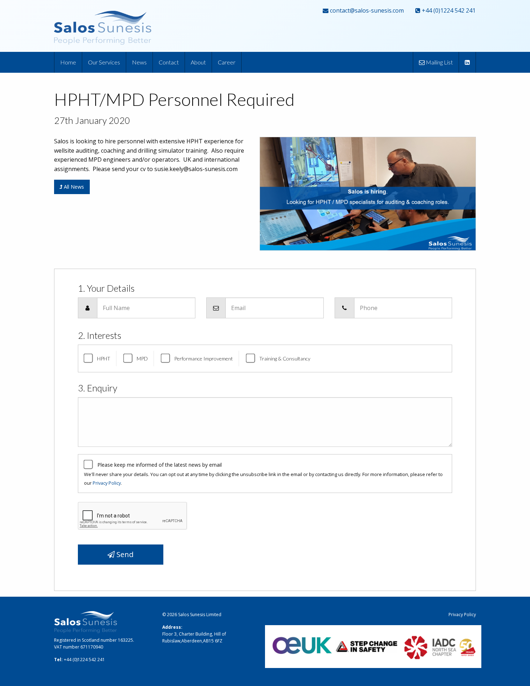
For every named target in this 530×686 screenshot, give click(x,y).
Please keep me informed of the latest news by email (159, 464)
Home (68, 62)
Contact (169, 62)
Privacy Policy (107, 483)
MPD (142, 358)
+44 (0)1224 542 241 (448, 10)
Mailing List (439, 62)
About (198, 62)
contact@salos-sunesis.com (366, 10)
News (139, 62)
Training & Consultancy (284, 358)
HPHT (103, 358)
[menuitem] (68, 62)
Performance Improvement (203, 358)
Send (124, 554)
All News (73, 186)
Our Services (104, 62)
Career (226, 62)
